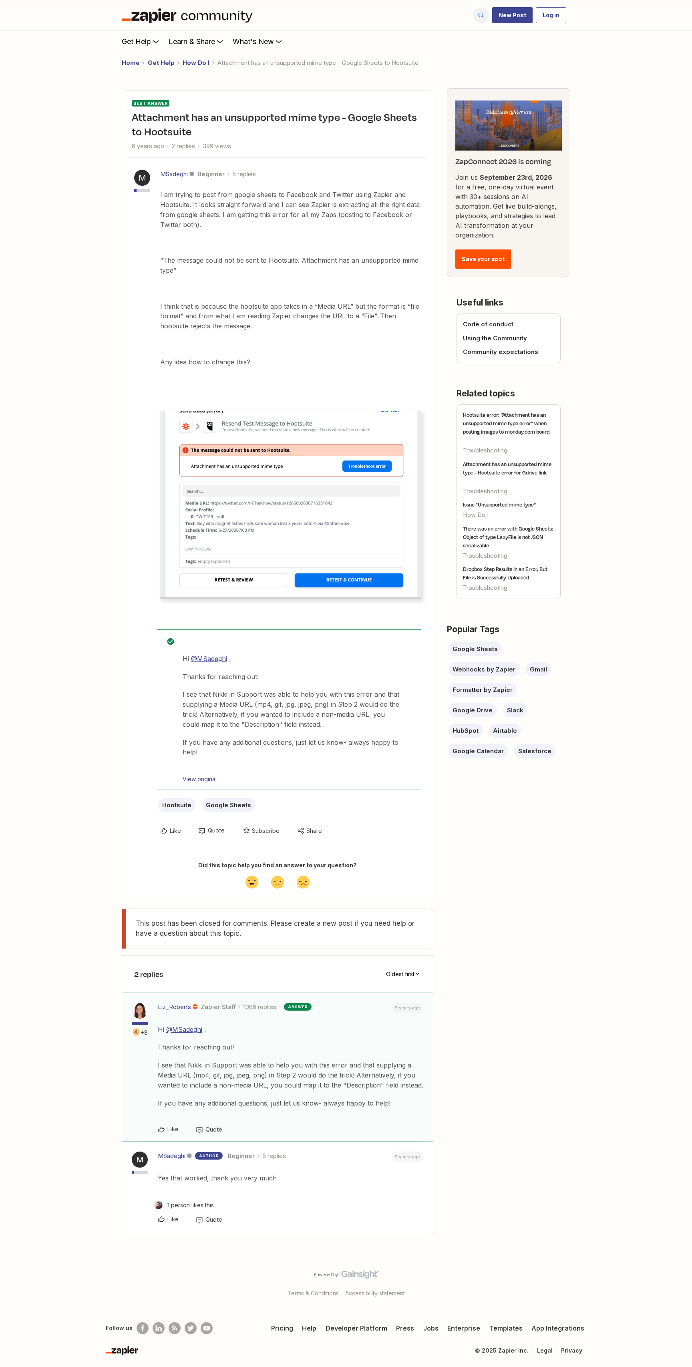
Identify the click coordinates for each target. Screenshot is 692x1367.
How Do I (196, 62)
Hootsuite (176, 805)
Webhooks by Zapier (484, 669)
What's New (253, 41)
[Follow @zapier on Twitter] (191, 1328)
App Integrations (557, 1328)
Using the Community (495, 338)
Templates (506, 1328)
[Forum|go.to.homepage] (189, 15)
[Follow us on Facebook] (143, 1328)
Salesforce (534, 751)
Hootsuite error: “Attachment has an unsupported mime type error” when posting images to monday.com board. (507, 423)
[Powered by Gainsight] (346, 1277)
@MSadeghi (209, 659)
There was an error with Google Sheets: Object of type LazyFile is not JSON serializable (508, 537)
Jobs (431, 1328)
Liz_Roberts (174, 1007)
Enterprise (463, 1328)
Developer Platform (356, 1328)
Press (405, 1328)
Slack (515, 710)
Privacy (571, 1350)
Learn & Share (192, 41)
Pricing (282, 1328)
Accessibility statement (375, 1293)
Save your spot (483, 258)
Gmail (538, 669)
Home (131, 62)
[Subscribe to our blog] (175, 1328)
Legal (545, 1350)
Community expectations (500, 352)
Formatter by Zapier (483, 690)
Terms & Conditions (313, 1293)
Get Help (136, 41)
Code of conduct (488, 324)
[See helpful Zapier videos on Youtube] (207, 1328)
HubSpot (466, 730)
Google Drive (473, 710)
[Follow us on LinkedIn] (159, 1328)
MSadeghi (174, 174)
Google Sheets (228, 805)
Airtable (505, 730)
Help (309, 1328)
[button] (512, 15)
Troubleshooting (485, 450)
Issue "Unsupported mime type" (499, 504)
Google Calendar (478, 751)
